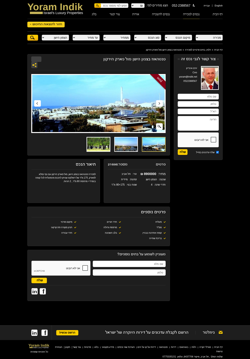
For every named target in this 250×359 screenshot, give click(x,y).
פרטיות (87, 347)
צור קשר (115, 14)
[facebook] (43, 333)
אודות (135, 14)
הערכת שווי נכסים (126, 347)
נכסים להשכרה (161, 14)
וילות (194, 347)
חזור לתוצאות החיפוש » (46, 24)
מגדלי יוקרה (205, 347)
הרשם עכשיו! (67, 333)
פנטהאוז (163, 347)
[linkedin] (32, 333)
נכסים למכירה (191, 14)
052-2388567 (181, 5)
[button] (37, 103)
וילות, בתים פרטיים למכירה (198, 49)
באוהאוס (183, 347)
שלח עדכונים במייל (205, 152)
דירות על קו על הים (147, 347)
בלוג (94, 14)
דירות (173, 347)
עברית (207, 5)
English (219, 5)
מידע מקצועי (108, 347)
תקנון (67, 347)
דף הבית (218, 14)
